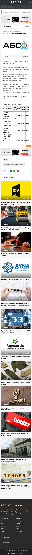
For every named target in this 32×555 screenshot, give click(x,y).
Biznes (3, 521)
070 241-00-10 (6, 537)
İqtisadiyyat (19, 521)
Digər (2, 528)
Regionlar (3, 526)
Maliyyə (18, 518)
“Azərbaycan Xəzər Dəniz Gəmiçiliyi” (14, 164)
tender (5, 159)
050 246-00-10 (7, 540)
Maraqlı (18, 523)
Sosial (2, 523)
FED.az (5, 67)
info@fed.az (6, 542)
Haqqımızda (19, 531)
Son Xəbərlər (4, 518)
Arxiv (2, 531)
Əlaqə (17, 528)
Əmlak (17, 526)
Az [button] (29, 7)
